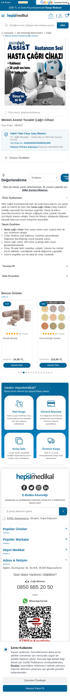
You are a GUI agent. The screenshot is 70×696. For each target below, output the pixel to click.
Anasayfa (8, 33)
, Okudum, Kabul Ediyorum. (32, 518)
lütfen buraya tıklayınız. (35, 190)
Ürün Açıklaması (12, 197)
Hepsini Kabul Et (35, 688)
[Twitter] (31, 488)
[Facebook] (24, 488)
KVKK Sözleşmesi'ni (18, 518)
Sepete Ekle (17, 365)
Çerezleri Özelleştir (35, 680)
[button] (19, 372)
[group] (35, 72)
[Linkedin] (46, 488)
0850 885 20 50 (35, 587)
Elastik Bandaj (10, 338)
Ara (62, 25)
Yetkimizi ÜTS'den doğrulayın (36, 147)
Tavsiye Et (8, 266)
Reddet (15, 665)
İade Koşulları (10, 275)
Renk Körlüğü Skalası (50, 338)
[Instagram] (38, 488)
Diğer (49, 33)
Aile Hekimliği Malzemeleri (30, 33)
